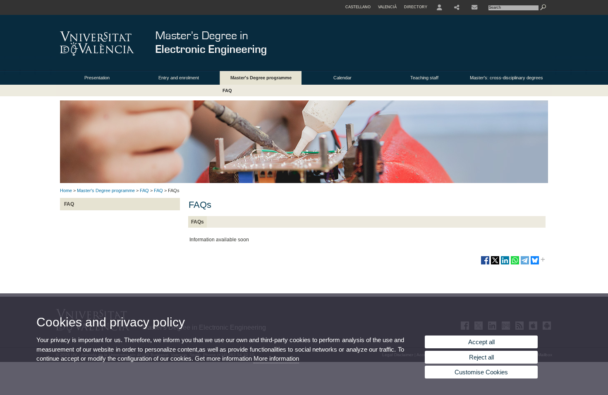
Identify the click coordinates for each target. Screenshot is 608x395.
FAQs (197, 222)
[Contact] (475, 7)
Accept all (481, 341)
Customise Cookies (481, 372)
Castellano (358, 7)
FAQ (227, 90)
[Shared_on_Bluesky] (535, 264)
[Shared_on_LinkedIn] (505, 264)
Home (66, 190)
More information (276, 358)
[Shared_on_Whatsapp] (515, 264)
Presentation (97, 77)
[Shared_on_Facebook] (485, 264)
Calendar (342, 77)
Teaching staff (424, 77)
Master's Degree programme (261, 77)
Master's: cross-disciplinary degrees (506, 77)
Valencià (387, 7)
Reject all (481, 357)
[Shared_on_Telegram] (525, 264)
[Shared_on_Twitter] (495, 264)
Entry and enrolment (178, 77)
